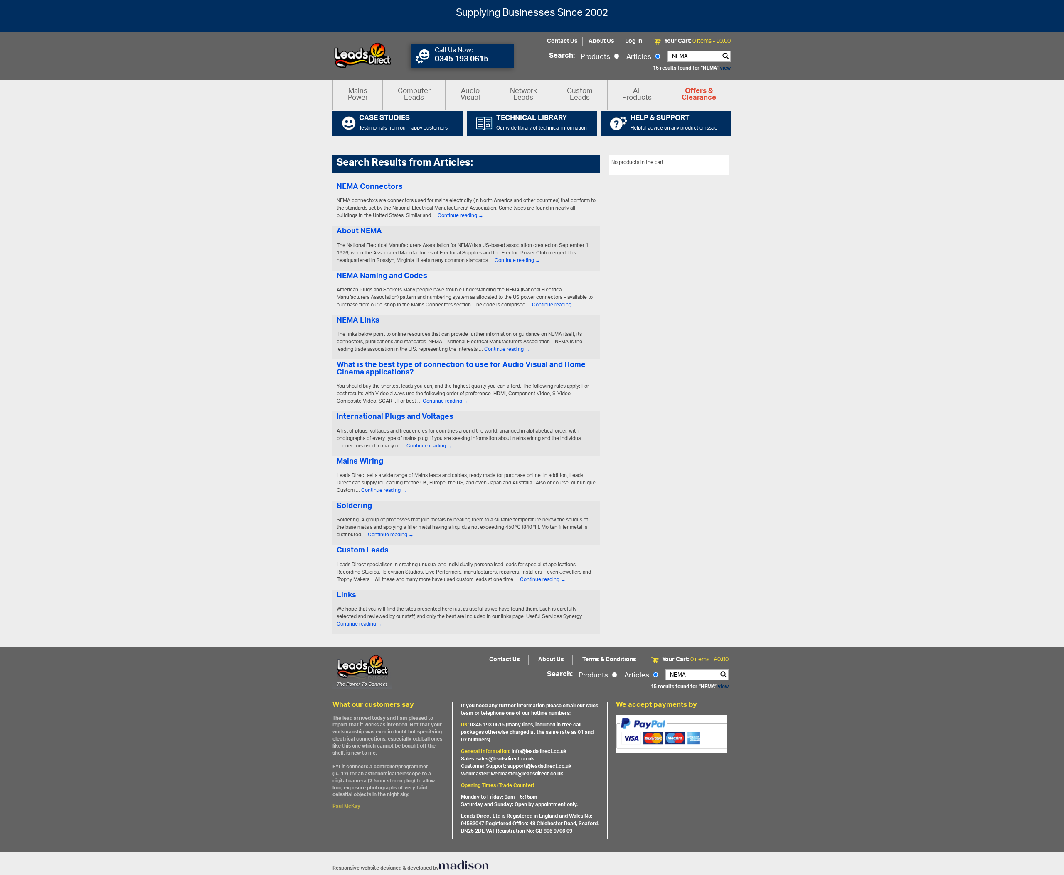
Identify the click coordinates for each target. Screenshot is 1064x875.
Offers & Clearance (699, 95)
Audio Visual (470, 95)
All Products (637, 95)
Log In (633, 41)
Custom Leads (580, 95)
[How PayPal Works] (671, 734)
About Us (601, 41)
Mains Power (358, 95)
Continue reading (460, 215)
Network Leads (523, 95)
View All (713, 164)
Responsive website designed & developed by (385, 868)
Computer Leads (414, 95)
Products (596, 57)
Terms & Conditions (609, 659)
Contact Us (562, 41)
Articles (639, 57)
